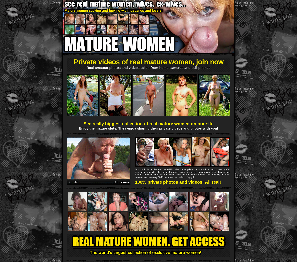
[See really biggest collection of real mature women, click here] (98, 184)
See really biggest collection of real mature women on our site (148, 123)
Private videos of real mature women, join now (149, 62)
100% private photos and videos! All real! (178, 182)
